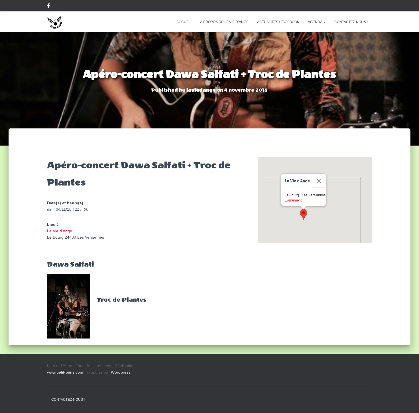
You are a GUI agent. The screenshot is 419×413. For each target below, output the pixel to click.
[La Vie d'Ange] (54, 22)
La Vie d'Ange (59, 231)
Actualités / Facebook (278, 22)
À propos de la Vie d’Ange (224, 22)
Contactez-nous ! (351, 22)
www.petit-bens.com (65, 372)
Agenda (315, 22)
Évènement (293, 200)
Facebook (48, 6)
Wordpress (121, 372)
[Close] (319, 181)
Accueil (184, 22)
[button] (324, 22)
